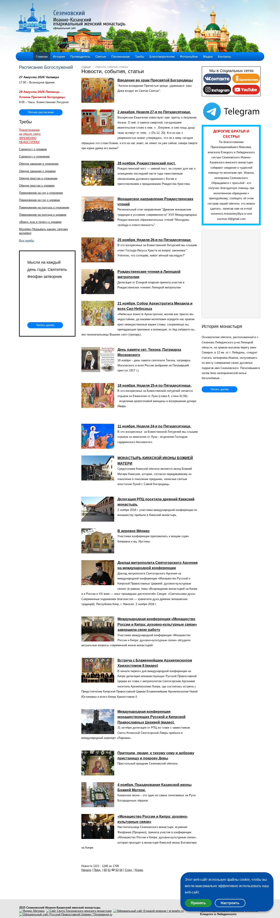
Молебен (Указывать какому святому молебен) (43, 231)
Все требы (26, 240)
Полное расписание (41, 112)
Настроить (230, 903)
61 (109, 870)
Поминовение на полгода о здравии (42, 214)
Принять (198, 903)
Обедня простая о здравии (36, 185)
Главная (42, 56)
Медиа (208, 56)
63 (117, 870)
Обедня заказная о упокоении (38, 163)
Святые (100, 56)
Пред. (97, 870)
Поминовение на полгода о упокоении (44, 207)
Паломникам (120, 56)
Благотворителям (162, 56)
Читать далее (45, 325)
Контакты (224, 56)
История (59, 56)
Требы (139, 56)
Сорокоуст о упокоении (34, 156)
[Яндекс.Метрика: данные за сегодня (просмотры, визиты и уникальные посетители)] (31, 911)
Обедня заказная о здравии (37, 171)
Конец (139, 870)
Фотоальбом (189, 56)
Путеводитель (80, 56)
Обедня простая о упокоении (38, 178)
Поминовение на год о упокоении (41, 192)
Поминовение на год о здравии (39, 200)
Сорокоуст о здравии (33, 149)
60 (105, 870)
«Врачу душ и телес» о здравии (40, 222)
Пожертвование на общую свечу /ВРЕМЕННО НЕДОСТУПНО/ (30, 136)
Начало (86, 870)
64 (120, 870)
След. (129, 870)
